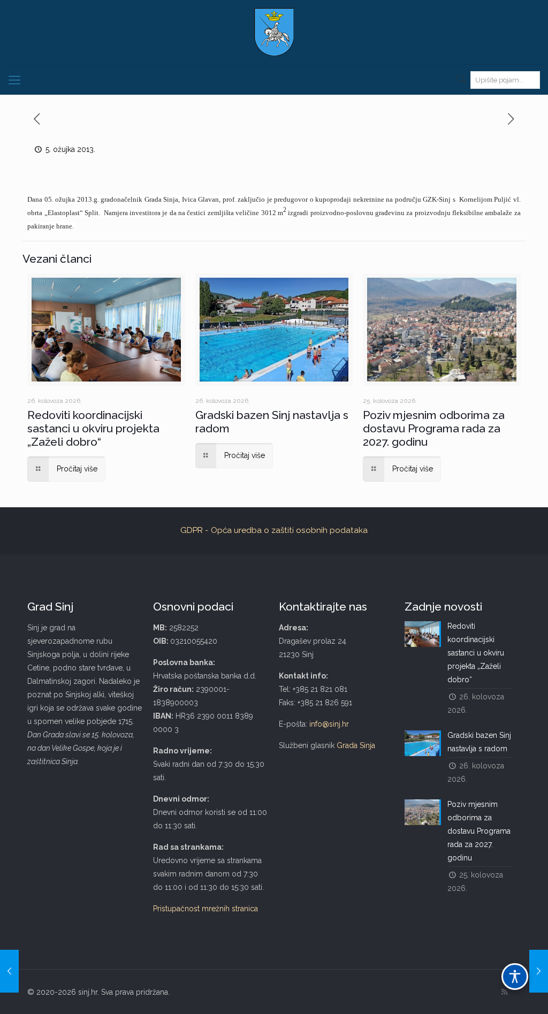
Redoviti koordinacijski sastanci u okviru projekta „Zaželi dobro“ (93, 428)
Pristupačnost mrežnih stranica (205, 908)
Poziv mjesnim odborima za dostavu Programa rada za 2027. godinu (434, 428)
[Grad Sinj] (274, 32)
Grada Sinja (356, 745)
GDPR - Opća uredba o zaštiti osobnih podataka (274, 530)
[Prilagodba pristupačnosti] (514, 976)
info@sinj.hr (329, 724)
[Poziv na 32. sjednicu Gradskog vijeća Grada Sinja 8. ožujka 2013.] (538, 971)
